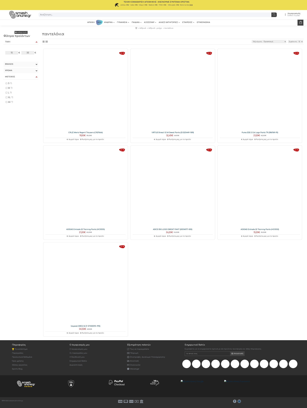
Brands (9, 64)
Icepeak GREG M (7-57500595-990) (85, 326)
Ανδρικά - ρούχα (155, 28)
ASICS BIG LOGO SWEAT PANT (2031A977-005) (172, 229)
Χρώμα (8, 70)
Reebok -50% (153, 5)
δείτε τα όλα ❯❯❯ (186, 5)
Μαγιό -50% (143, 5)
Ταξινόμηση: (257, 41)
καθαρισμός (22, 32)
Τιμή (7, 42)
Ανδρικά (143, 28)
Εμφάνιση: (293, 41)
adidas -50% (124, 5)
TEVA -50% (162, 5)
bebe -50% (134, 5)
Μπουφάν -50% (173, 5)
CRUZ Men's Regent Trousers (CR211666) (85, 132)
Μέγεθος (10, 77)
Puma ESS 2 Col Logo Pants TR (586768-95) (260, 132)
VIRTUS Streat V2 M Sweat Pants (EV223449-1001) (173, 132)
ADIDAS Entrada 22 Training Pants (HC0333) (85, 229)
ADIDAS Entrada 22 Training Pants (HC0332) (260, 229)
